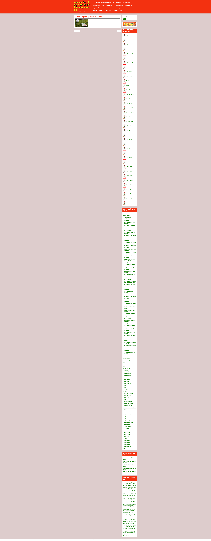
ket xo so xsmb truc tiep (128, 505)
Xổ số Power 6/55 (129, 76)
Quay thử (116, 10)
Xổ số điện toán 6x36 (130, 94)
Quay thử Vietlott (129, 198)
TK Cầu (100, 10)
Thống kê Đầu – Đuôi (130, 153)
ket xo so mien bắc (130, 504)
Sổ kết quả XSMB (129, 53)
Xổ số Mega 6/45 (129, 71)
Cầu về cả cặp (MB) (130, 116)
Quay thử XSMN (129, 189)
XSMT (111, 8)
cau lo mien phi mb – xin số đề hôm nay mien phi (82, 6)
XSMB (104, 8)
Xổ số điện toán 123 (130, 98)
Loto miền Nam (129, 175)
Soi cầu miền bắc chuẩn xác (98, 5)
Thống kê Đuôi (129, 148)
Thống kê (105, 10)
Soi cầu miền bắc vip (117, 2)
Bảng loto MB (127, 432)
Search (124, 18)
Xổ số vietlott (128, 67)
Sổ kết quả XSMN (129, 58)
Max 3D (127, 80)
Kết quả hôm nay (129, 49)
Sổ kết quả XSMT (129, 62)
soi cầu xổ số (128, 531)
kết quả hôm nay (116, 8)
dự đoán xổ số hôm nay (130, 499)
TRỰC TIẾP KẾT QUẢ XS (98, 8)
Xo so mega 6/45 (127, 381)
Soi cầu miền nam (126, 2)
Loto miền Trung (129, 180)
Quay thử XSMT (129, 193)
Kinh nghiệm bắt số (128, 5)
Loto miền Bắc (129, 171)
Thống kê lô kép (129, 139)
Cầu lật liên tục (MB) (130, 112)
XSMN (108, 8)
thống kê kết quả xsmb (131, 532)
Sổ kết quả (123, 8)
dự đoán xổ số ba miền (129, 495)
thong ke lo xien (125, 532)
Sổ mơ (121, 10)
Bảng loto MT (127, 436)
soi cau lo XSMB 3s (130, 514)
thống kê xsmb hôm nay (126, 534)
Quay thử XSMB (129, 184)
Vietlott (128, 8)
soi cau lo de (131, 510)
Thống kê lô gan (129, 130)
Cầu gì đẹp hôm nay (119, 5)
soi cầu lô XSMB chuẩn (127, 530)
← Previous (77, 30)
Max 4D (127, 85)
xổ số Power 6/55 (127, 383)
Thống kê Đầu (128, 144)
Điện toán (95, 10)
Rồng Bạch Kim (126, 510)
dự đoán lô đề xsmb (128, 493)
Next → (118, 30)
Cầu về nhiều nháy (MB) (130, 121)
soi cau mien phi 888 (133, 525)
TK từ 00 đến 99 (129, 166)
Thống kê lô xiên (129, 135)
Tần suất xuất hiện (129, 162)
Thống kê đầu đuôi (130, 125)
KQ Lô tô (110, 10)
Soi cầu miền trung (109, 5)
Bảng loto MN (127, 434)
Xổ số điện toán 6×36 (128, 393)
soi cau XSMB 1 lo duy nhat (129, 526)
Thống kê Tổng (129, 157)
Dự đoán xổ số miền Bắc (129, 501)
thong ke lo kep (133, 531)
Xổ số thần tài (129, 103)
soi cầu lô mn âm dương (129, 528)
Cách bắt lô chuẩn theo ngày (127, 482)
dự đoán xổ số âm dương (127, 503)
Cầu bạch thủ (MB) (129, 107)
